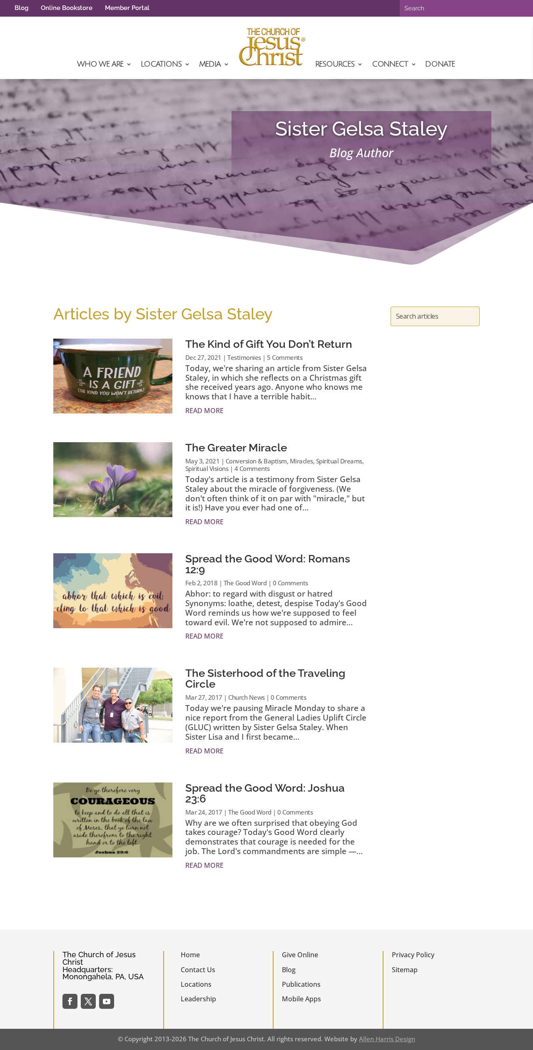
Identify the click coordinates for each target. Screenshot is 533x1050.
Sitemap (405, 969)
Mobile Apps (301, 998)
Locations (161, 64)
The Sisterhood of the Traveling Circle (265, 678)
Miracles (301, 461)
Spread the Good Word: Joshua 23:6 (265, 793)
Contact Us (198, 969)
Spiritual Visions (207, 468)
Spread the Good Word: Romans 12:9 (267, 564)
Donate (440, 64)
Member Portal (127, 8)
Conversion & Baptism (256, 461)
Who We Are (100, 64)
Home (190, 954)
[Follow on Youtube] (106, 1001)
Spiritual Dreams (339, 461)
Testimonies (244, 357)
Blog (21, 8)
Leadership (198, 998)
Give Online (300, 954)
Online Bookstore (66, 8)
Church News (246, 697)
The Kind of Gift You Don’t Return (268, 344)
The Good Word (245, 583)
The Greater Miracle (236, 447)
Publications (301, 984)
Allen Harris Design (387, 1039)
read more (204, 410)
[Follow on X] (88, 1001)
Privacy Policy (413, 954)
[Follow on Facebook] (69, 1001)
